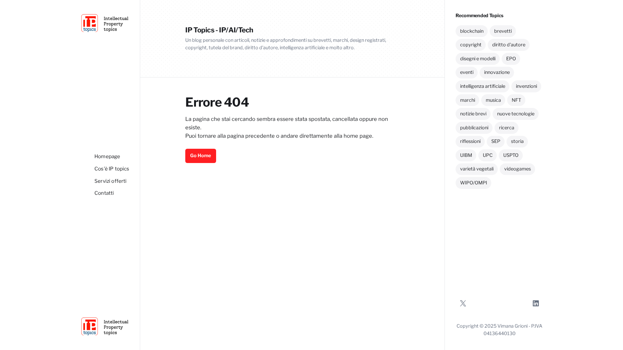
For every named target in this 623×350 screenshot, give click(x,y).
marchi (467, 100)
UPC (488, 155)
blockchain (471, 31)
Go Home (200, 155)
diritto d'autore (508, 45)
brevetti (503, 31)
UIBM (466, 155)
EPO (511, 59)
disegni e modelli (477, 59)
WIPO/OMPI (473, 183)
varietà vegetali (477, 169)
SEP (495, 141)
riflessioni (470, 141)
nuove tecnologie (515, 114)
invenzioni (526, 86)
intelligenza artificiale (482, 86)
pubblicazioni (474, 128)
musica (493, 100)
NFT (516, 100)
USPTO (511, 155)
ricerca (506, 128)
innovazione (497, 72)
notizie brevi (473, 114)
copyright (471, 45)
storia (517, 141)
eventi (466, 72)
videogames (517, 169)
